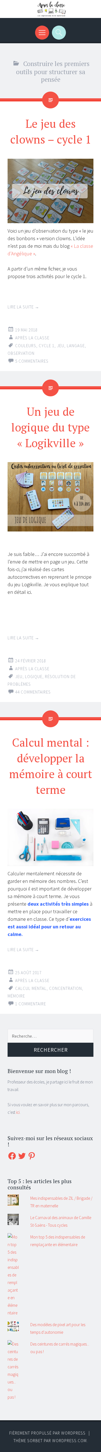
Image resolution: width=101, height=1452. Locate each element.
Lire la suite (23, 307)
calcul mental (31, 988)
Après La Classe (32, 337)
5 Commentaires (32, 361)
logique (33, 676)
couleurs (25, 345)
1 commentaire (30, 1003)
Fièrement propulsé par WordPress (47, 1433)
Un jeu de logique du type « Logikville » (50, 427)
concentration (65, 988)
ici (18, 1112)
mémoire (16, 996)
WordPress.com (69, 1440)
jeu (60, 345)
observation (21, 353)
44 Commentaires (33, 692)
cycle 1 (46, 345)
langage (76, 345)
